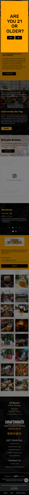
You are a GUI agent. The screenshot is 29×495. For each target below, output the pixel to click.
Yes (11, 37)
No (18, 37)
